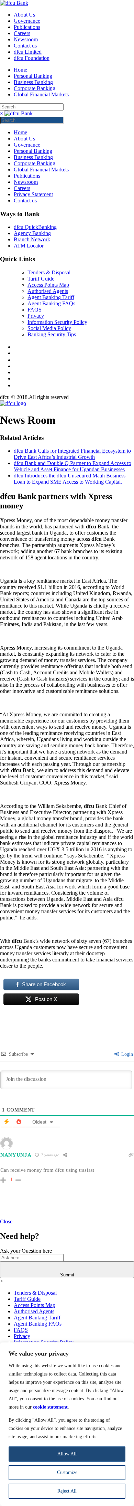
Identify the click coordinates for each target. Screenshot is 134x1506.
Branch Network (32, 239)
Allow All (67, 1453)
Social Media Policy (49, 328)
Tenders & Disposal (48, 272)
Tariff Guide (40, 279)
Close (6, 1221)
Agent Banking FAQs (51, 303)
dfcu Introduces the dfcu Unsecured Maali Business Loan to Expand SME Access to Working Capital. (69, 479)
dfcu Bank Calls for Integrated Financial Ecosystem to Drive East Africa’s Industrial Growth (72, 454)
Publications (27, 27)
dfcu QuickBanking (35, 227)
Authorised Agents (47, 291)
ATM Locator (29, 246)
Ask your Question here (26, 1251)
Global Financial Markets (41, 94)
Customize (67, 1472)
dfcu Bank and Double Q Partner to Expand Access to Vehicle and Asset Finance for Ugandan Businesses (72, 466)
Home (20, 70)
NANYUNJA (16, 1155)
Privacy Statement (33, 194)
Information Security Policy (57, 322)
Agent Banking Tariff (50, 297)
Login (126, 1054)
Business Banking (33, 82)
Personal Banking (33, 76)
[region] (67, 1424)
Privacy (35, 316)
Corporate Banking (34, 88)
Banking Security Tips (51, 334)
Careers (22, 33)
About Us (24, 15)
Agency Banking (32, 233)
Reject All (67, 1491)
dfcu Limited (28, 52)
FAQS (34, 310)
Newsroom (26, 39)
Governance (27, 21)
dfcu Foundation (31, 58)
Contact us (25, 46)
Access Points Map (48, 285)
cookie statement (50, 1407)
